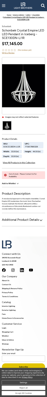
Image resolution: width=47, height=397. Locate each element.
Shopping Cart (7, 332)
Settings (23, 382)
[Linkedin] (22, 270)
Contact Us (6, 284)
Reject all (24, 387)
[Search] (43, 5)
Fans (4, 314)
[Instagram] (13, 270)
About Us (5, 280)
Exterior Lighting (9, 310)
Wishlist (5, 336)
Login (4, 328)
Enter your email (8, 353)
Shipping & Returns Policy (12, 288)
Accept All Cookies (23, 393)
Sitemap (5, 344)
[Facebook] (4, 270)
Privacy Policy (7, 292)
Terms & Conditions (10, 296)
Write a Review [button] (8, 53)
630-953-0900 (7, 265)
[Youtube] (31, 270)
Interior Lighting (8, 306)
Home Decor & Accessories (13, 318)
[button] (3, 6)
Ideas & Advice (8, 340)
